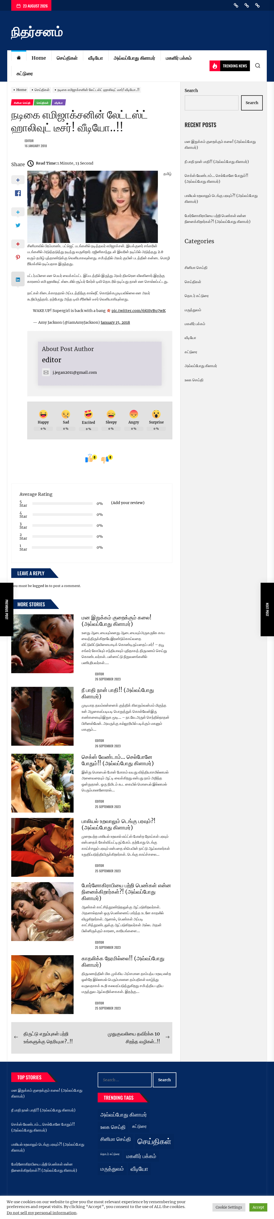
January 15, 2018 (115, 322)
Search (191, 90)
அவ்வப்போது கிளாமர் (134, 58)
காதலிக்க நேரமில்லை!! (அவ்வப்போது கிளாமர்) (123, 961)
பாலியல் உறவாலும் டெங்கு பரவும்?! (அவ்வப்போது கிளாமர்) (118, 824)
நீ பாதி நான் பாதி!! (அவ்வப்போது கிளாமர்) (118, 693)
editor (29, 140)
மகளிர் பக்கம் (179, 58)
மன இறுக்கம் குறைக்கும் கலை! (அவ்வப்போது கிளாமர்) (116, 620)
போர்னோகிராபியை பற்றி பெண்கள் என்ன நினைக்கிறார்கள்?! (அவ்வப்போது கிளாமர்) (126, 891)
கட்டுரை (25, 73)
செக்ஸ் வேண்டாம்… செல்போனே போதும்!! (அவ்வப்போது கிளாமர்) (118, 760)
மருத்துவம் (193, 309)
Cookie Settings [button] (229, 1207)
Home (39, 58)
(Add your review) (127, 502)
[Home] (18, 58)
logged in (40, 586)
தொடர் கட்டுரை (197, 295)
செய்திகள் (67, 58)
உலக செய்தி (194, 380)
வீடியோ (95, 58)
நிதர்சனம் (37, 32)
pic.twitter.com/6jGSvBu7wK (139, 310)
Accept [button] (258, 1207)
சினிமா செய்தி (196, 267)
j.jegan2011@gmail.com (75, 372)
